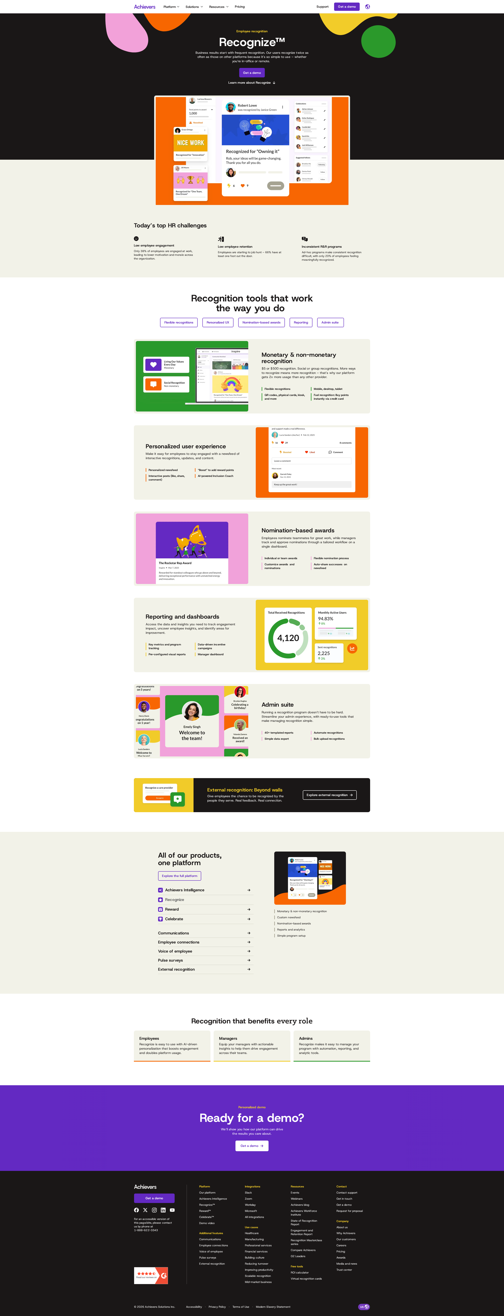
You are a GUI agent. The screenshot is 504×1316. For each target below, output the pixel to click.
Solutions (192, 7)
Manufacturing (254, 1239)
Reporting (301, 322)
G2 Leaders (298, 1256)
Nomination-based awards (262, 322)
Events (295, 1192)
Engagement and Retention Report (302, 1232)
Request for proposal (349, 1211)
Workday (250, 1205)
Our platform (207, 1192)
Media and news (346, 1263)
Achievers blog (300, 1205)
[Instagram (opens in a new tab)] (154, 1210)
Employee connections (213, 1245)
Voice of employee (211, 1251)
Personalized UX (218, 322)
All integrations (254, 1217)
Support (323, 7)
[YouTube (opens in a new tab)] (172, 1210)
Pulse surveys (207, 1257)
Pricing (240, 7)
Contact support (346, 1192)
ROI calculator (300, 1272)
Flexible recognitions (178, 322)
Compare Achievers (303, 1250)
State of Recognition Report (304, 1222)
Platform (170, 7)
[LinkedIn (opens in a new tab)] (163, 1210)
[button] (216, 1188)
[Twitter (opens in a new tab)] (145, 1210)
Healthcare (252, 1233)
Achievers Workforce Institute (304, 1212)
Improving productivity (259, 1270)
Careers (341, 1245)
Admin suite (330, 322)
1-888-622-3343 (146, 1230)
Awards (341, 1257)
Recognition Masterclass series (306, 1242)
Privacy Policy (217, 1307)
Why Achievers (345, 1233)
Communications (210, 1239)
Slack (248, 1192)
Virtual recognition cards (306, 1278)
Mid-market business (258, 1282)
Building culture (254, 1257)
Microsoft (251, 1211)
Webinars (297, 1198)
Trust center (344, 1270)
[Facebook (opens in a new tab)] (136, 1210)
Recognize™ (207, 1205)
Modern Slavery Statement (273, 1307)
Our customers (346, 1239)
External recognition (212, 1263)
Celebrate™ (206, 1217)
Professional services (258, 1245)
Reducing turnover (256, 1263)
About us (342, 1227)
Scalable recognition (258, 1276)
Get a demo (344, 1205)
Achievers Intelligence (213, 1198)
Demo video (207, 1223)
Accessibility (194, 1307)
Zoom (248, 1198)
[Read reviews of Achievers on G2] (151, 1275)
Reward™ (205, 1211)
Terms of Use (241, 1307)
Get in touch (344, 1198)
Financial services (256, 1251)
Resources (216, 7)
